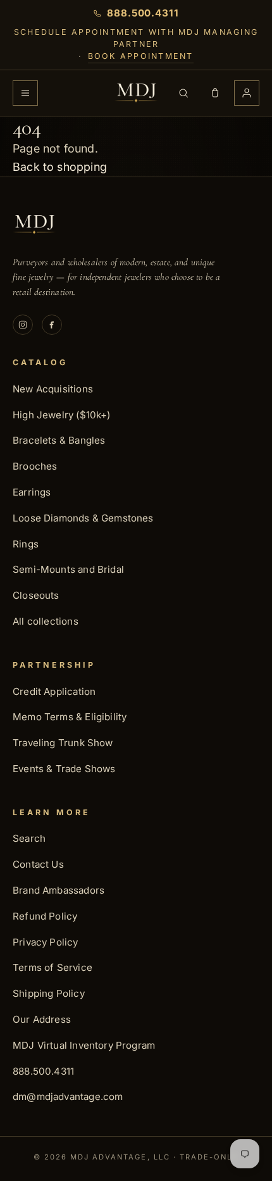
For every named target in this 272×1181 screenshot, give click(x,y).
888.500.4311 (43, 1071)
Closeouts (36, 595)
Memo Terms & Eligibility (70, 717)
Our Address (42, 1019)
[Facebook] (52, 325)
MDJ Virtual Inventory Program (84, 1045)
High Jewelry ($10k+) (62, 415)
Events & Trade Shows (64, 769)
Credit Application (54, 691)
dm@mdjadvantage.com (68, 1096)
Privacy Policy (45, 942)
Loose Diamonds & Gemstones (83, 518)
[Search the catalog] (183, 93)
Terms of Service (52, 967)
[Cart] (215, 93)
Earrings (32, 492)
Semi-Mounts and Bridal (68, 569)
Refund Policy (45, 916)
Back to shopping (60, 166)
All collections (45, 621)
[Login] (246, 93)
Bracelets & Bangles (59, 440)
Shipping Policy (49, 993)
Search (29, 838)
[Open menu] (25, 93)
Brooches (35, 466)
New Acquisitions (53, 389)
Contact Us (38, 864)
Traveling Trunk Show (63, 743)
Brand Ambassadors (58, 890)
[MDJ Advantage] (136, 93)
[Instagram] (23, 325)
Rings (26, 544)
